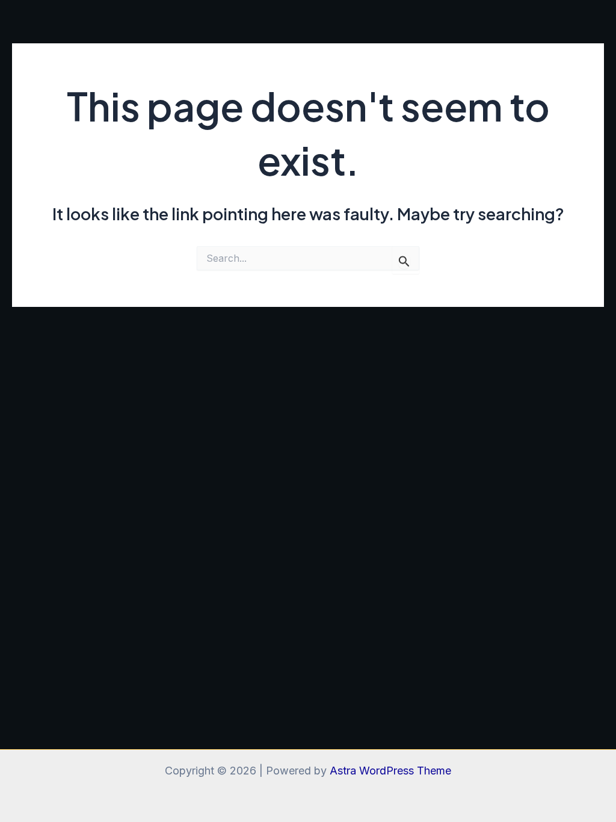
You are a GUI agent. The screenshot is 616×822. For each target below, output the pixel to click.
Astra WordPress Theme (390, 770)
